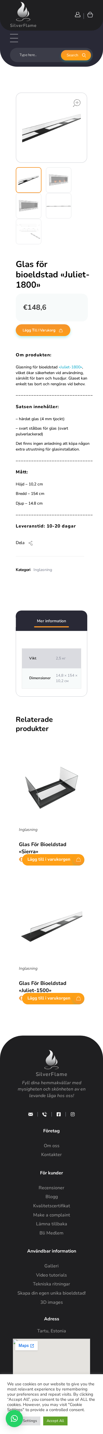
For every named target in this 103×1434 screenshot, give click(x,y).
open (77, 103)
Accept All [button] (55, 1420)
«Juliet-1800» (70, 367)
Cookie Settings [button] (24, 1420)
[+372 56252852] (44, 1114)
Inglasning (42, 569)
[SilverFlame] (23, 11)
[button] (14, 1418)
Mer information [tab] (51, 621)
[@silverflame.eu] (72, 1114)
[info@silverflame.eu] (30, 1114)
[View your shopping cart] (89, 14)
